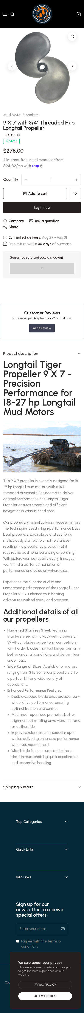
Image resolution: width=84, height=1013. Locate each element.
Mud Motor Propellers (21, 115)
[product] (72, 36)
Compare (16, 221)
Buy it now (42, 207)
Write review (42, 328)
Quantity (10, 179)
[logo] (42, 14)
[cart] (78, 14)
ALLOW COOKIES (45, 996)
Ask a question (47, 221)
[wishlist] (75, 193)
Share (13, 227)
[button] (5, 14)
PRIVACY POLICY (45, 984)
